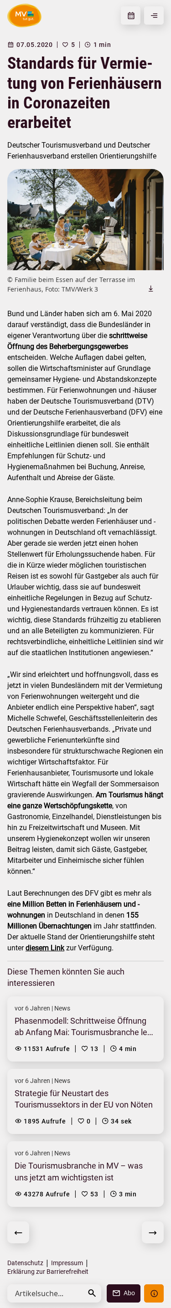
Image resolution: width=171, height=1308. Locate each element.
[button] (92, 1293)
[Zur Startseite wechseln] (24, 15)
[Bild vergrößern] (85, 219)
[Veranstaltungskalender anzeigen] (130, 15)
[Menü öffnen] (154, 15)
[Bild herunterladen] (150, 288)
